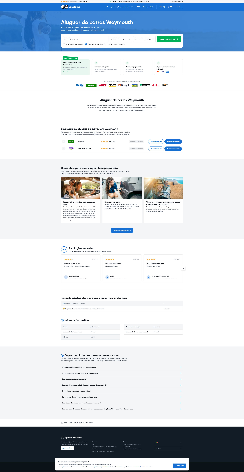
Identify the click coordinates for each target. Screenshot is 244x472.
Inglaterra (81, 422)
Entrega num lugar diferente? (74, 44)
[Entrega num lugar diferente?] (64, 44)
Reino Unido (72, 422)
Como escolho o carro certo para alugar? (104, 446)
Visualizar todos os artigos (122, 230)
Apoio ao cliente (148, 7)
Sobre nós (95, 442)
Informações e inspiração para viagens (118, 7)
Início (65, 422)
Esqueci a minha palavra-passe (132, 444)
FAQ (138, 7)
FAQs (93, 444)
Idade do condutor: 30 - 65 (96, 44)
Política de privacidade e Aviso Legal (103, 451)
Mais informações (156, 141)
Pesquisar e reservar (173, 141)
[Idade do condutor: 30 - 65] (86, 44)
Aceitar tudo (179, 466)
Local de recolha (69, 38)
